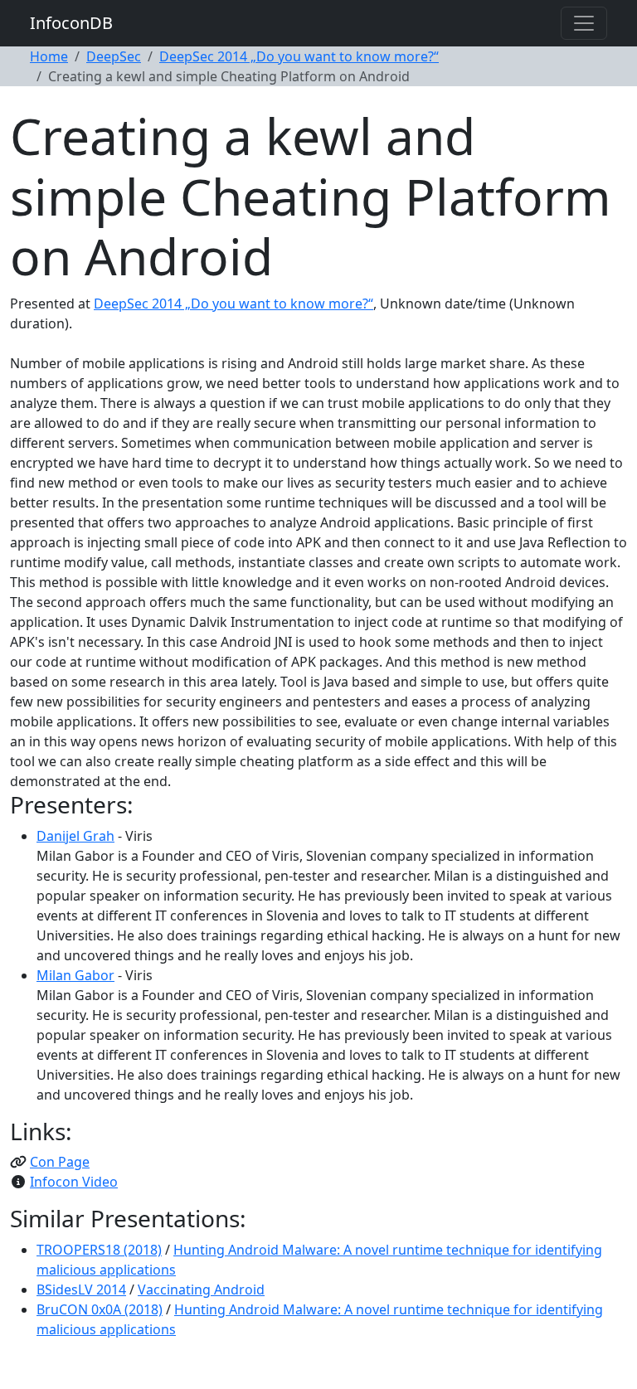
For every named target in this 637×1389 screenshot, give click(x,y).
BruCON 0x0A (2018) (99, 1309)
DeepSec (113, 56)
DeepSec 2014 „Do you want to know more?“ (299, 56)
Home (49, 56)
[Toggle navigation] (584, 23)
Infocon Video (74, 1182)
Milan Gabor (75, 975)
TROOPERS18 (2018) (99, 1250)
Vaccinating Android (201, 1289)
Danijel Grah (75, 836)
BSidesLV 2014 (81, 1289)
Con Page (60, 1162)
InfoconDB (71, 23)
